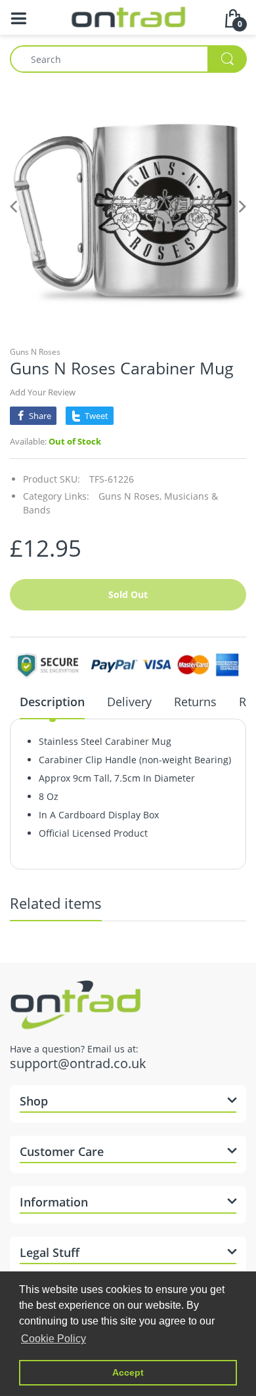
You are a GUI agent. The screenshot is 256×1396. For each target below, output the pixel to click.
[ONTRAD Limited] (128, 16)
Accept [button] (128, 1372)
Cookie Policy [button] (53, 1338)
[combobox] (128, 59)
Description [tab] (52, 701)
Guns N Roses (35, 351)
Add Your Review (42, 392)
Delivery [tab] (129, 701)
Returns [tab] (195, 701)
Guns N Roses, (129, 496)
